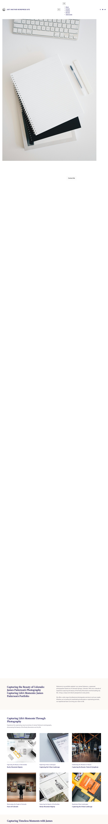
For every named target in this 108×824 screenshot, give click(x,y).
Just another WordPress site (18, 9)
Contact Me (71, 178)
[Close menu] (64, 3)
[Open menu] (58, 9)
